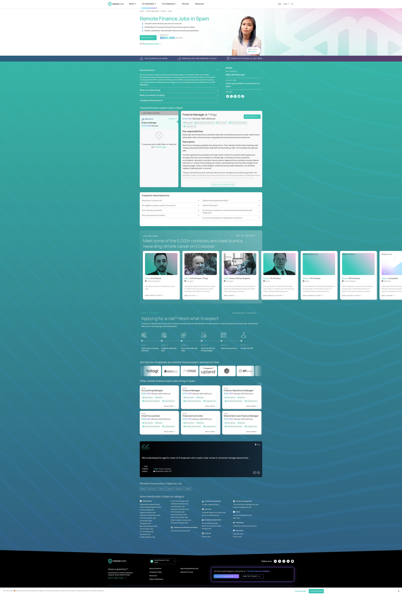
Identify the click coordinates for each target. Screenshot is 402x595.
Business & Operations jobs (211, 526)
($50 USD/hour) (208, 118)
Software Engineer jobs (148, 518)
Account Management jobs (242, 515)
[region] (201, 591)
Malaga (187, 489)
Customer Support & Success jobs (214, 512)
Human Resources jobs (210, 523)
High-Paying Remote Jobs (189, 568)
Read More (144, 84)
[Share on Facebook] (231, 96)
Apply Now (250, 117)
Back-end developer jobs (148, 526)
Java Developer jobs (178, 506)
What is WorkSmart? (156, 579)
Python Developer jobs (179, 515)
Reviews (185, 4)
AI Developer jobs (146, 521)
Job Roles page (160, 147)
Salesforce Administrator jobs (150, 515)
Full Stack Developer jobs (179, 504)
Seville (170, 489)
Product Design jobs (147, 510)
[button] (179, 70)
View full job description (223, 185)
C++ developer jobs (147, 532)
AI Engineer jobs (145, 523)
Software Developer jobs (179, 523)
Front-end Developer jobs (180, 501)
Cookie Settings (300, 591)
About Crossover (155, 568)
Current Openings (152, 11)
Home (142, 11)
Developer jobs (145, 534)
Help (279, 4)
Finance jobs (206, 537)
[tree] (170, 208)
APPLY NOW (146, 37)
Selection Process (186, 572)
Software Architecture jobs (180, 531)
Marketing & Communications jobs (245, 526)
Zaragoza (179, 489)
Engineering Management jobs (150, 507)
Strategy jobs (206, 529)
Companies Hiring (155, 572)
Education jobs (238, 534)
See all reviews (246, 236)
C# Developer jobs (146, 529)
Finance (163, 11)
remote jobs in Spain (152, 44)
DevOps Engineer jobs (147, 537)
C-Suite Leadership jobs (210, 505)
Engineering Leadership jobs (150, 504)
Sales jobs (236, 518)
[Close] (398, 591)
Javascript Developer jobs (180, 509)
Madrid (143, 489)
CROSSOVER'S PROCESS (244, 313)
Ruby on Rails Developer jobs (181, 520)
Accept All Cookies (316, 591)
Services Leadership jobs (210, 515)
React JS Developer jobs (179, 517)
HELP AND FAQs (116, 578)
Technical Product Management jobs (246, 504)
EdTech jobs (237, 537)
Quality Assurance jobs (148, 512)
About (132, 4)
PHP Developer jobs (178, 512)
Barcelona (152, 489)
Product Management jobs (242, 507)
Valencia (162, 489)
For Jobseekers (148, 4)
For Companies (168, 4)
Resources (199, 4)
